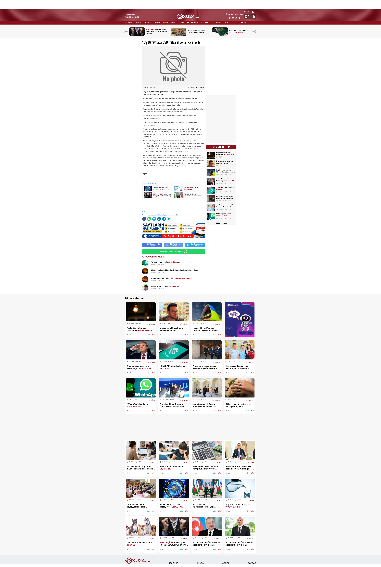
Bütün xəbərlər (221, 223)
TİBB (182, 22)
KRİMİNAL (148, 22)
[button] (254, 31)
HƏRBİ (157, 22)
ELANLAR (204, 22)
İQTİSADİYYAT (192, 22)
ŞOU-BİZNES (216, 22)
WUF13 (227, 22)
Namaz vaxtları (235, 14)
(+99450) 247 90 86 (132, 17)
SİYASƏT (128, 22)
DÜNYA (138, 22)
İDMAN (165, 22)
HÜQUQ (174, 22)
